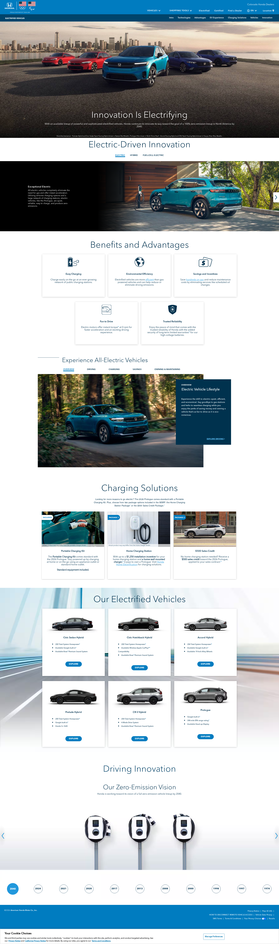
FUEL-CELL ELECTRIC (153, 155)
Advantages (200, 18)
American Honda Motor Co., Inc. (24, 910)
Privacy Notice (254, 911)
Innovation (267, 18)
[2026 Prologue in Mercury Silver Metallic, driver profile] (205, 693)
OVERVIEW (68, 369)
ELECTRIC (120, 155)
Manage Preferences (214, 937)
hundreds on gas (195, 280)
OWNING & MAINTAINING (167, 369)
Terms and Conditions (101, 941)
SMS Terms (218, 919)
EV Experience (217, 18)
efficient (149, 280)
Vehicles (254, 18)
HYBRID (134, 155)
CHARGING (114, 369)
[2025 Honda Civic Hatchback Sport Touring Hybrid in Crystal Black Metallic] (139, 621)
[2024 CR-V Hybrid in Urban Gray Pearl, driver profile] (139, 694)
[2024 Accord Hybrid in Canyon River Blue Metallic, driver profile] (205, 621)
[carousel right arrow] (276, 197)
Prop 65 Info (267, 911)
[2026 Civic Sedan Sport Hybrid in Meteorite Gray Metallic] (73, 621)
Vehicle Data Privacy (264, 915)
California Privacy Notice (35, 941)
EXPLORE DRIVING (215, 439)
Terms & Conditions (233, 919)
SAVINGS (137, 369)
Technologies (184, 18)
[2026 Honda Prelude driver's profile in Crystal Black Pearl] (73, 694)
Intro (171, 18)
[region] (139, 936)
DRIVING (91, 369)
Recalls (272, 919)
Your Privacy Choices (253, 919)
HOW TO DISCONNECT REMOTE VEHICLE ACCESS (231, 915)
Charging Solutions (237, 18)
